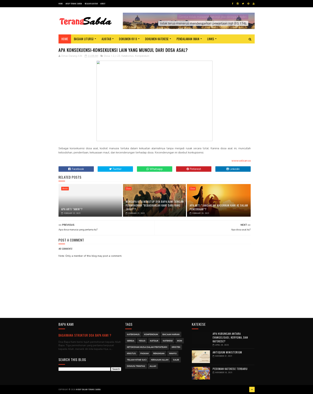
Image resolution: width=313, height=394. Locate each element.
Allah (153, 366)
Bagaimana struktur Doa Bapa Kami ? (85, 335)
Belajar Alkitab (91, 3)
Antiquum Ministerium (227, 352)
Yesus (142, 340)
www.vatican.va (241, 160)
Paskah (144, 353)
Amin (65, 188)
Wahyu (173, 353)
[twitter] (243, 3)
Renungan (158, 353)
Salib (176, 359)
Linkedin (234, 169)
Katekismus (128, 56)
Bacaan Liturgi (84, 39)
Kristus (131, 353)
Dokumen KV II (128, 39)
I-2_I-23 (115, 56)
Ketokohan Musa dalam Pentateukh (147, 347)
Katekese (168, 340)
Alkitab (106, 39)
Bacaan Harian (171, 334)
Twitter (117, 169)
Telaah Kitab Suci (137, 359)
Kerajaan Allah (159, 359)
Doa (128, 188)
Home (61, 3)
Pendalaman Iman (188, 39)
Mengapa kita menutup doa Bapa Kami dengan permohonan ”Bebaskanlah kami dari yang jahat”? (155, 205)
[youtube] (253, 3)
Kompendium (142, 56)
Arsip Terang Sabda (74, 3)
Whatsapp (156, 169)
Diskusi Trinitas (136, 366)
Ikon (179, 340)
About (102, 3)
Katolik (154, 340)
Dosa (107, 56)
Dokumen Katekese (157, 39)
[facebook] (233, 3)
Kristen (176, 347)
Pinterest (195, 169)
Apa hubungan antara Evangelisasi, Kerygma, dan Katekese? (230, 337)
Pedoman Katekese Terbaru (230, 369)
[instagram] (237, 3)
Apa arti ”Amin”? (72, 209)
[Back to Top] (252, 389)
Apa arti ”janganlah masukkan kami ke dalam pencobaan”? (219, 207)
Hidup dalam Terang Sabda (88, 389)
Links (210, 39)
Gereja (130, 340)
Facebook (77, 169)
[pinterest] (248, 3)
